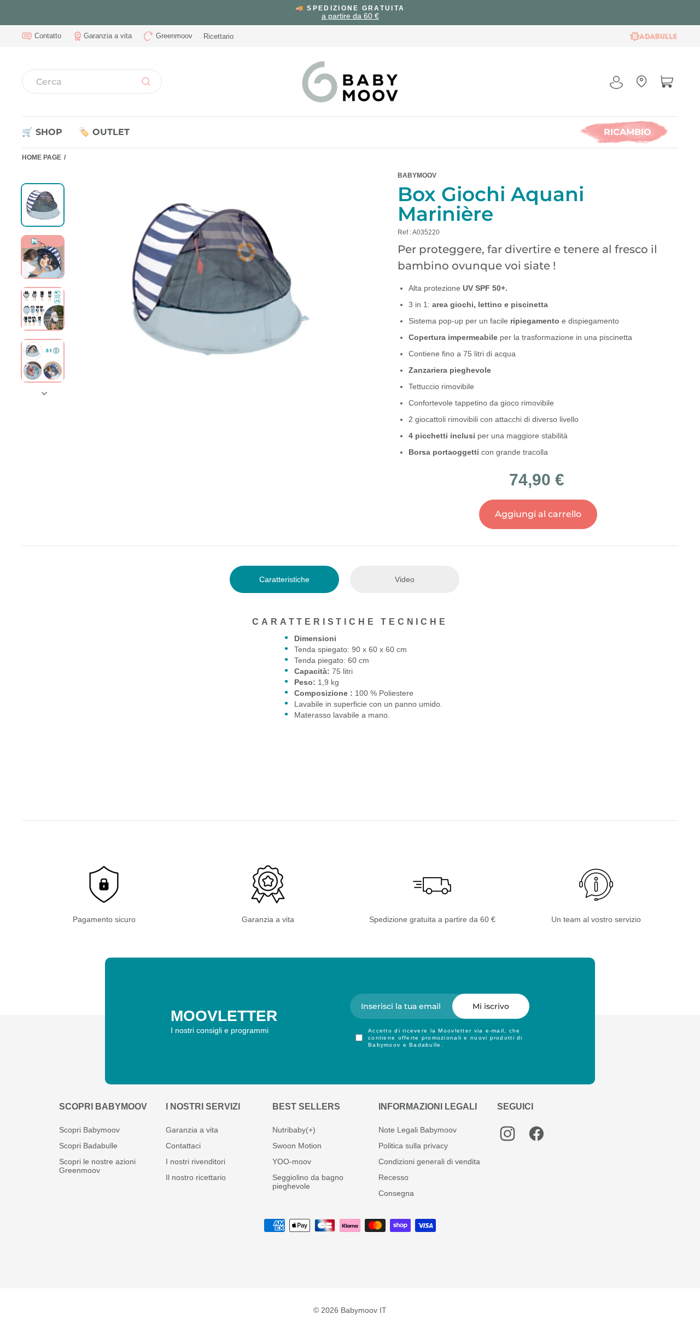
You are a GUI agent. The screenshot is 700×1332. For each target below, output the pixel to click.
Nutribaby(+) (294, 1129)
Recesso (393, 1177)
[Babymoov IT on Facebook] (536, 1133)
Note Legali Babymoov (417, 1129)
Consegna (396, 1193)
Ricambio (627, 132)
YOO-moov (291, 1161)
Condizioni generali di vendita (429, 1161)
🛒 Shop (42, 132)
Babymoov (417, 175)
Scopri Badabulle (88, 1145)
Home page (41, 157)
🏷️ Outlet (104, 132)
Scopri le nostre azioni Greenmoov (97, 1166)
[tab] (284, 579)
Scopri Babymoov (89, 1129)
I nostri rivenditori (195, 1161)
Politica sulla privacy (413, 1145)
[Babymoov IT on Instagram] (507, 1133)
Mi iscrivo (490, 1006)
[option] (350, 12)
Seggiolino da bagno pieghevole (307, 1181)
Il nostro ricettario (196, 1177)
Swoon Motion (297, 1145)
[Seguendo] (43, 389)
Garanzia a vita (192, 1129)
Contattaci (183, 1145)
